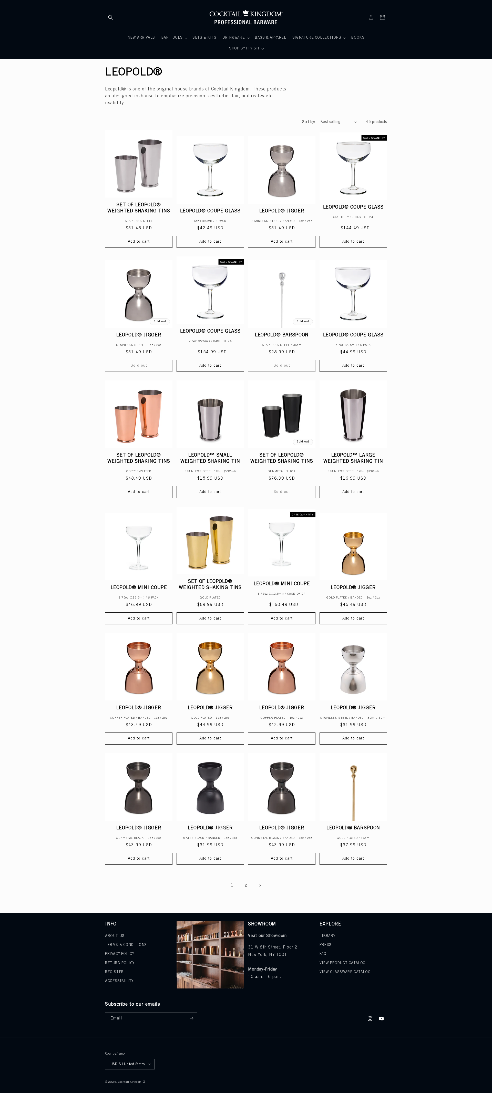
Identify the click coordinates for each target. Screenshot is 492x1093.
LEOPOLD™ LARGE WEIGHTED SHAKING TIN (353, 458)
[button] (110, 17)
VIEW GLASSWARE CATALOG (345, 972)
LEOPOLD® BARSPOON (282, 335)
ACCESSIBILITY (119, 981)
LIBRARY (327, 936)
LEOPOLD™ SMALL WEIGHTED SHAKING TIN (210, 458)
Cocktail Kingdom (130, 1082)
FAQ (323, 954)
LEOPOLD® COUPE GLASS (210, 211)
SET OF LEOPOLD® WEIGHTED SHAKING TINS (138, 208)
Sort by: (308, 122)
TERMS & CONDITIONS (126, 945)
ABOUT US (115, 936)
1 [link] (232, 885)
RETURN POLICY (120, 963)
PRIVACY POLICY (119, 954)
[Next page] (259, 885)
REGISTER (114, 972)
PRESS (326, 945)
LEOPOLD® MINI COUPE (139, 587)
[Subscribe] (191, 1018)
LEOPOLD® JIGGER (281, 211)
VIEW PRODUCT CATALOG (342, 963)
